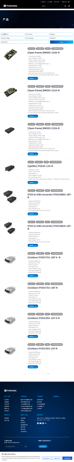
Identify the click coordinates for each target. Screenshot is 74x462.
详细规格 (31, 78)
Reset (61, 42)
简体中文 (64, 2)
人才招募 (49, 2)
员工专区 (56, 2)
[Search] (65, 6)
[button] (69, 6)
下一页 (47, 373)
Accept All (67, 458)
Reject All (57, 458)
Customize (46, 458)
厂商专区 (43, 2)
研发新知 (56, 396)
